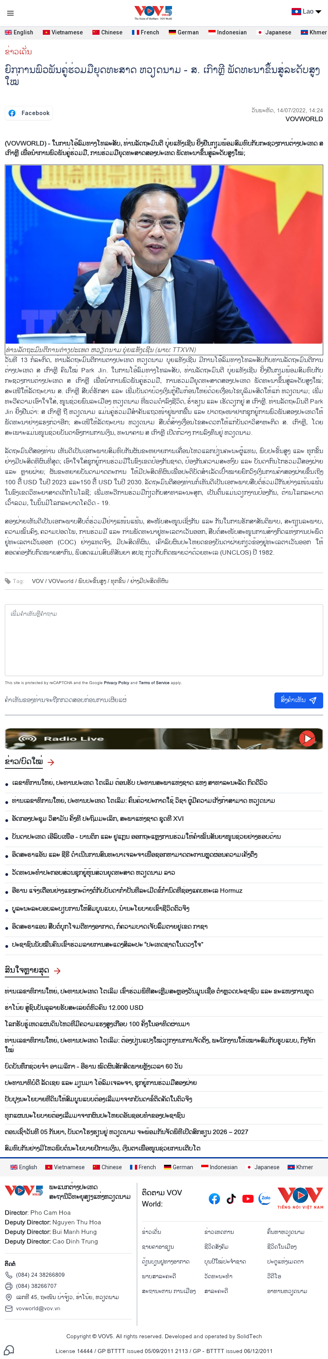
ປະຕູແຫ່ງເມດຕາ (285, 1262)
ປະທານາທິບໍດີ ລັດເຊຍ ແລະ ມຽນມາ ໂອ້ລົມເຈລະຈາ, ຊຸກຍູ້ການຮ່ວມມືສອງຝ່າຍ (101, 1083)
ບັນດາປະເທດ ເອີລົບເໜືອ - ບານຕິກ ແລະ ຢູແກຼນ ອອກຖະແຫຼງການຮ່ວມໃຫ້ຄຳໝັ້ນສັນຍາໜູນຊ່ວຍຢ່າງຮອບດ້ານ (146, 837)
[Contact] (8, 1350)
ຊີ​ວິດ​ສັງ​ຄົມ (216, 1247)
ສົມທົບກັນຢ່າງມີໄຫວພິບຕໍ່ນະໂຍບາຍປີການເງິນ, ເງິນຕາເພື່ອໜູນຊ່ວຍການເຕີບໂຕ (102, 1149)
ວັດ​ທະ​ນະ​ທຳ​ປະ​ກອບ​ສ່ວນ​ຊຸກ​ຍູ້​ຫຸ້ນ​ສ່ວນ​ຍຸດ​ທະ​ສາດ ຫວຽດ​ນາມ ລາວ (93, 873)
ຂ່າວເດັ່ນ (18, 52)
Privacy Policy (116, 682)
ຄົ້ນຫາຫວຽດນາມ (286, 1232)
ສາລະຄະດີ (216, 1291)
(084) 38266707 (36, 1286)
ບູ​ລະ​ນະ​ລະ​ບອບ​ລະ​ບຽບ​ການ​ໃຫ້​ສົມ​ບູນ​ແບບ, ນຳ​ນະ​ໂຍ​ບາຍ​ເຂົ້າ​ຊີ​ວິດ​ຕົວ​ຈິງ (100, 909)
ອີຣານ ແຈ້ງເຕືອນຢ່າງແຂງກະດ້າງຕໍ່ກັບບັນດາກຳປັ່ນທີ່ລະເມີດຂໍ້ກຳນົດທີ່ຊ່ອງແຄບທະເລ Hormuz (127, 891)
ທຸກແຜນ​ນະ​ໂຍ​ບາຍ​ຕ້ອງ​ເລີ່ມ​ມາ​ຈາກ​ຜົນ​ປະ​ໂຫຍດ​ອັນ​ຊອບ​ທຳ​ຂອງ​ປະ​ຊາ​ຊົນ (95, 1116)
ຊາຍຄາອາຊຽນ (158, 1247)
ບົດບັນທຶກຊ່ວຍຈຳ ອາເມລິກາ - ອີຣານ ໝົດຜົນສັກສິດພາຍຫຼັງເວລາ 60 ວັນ (93, 1067)
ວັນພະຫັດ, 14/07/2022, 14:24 (287, 110)
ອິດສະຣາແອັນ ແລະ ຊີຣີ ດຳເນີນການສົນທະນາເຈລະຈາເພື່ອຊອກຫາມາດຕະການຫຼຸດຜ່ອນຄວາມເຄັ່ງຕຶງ (134, 855)
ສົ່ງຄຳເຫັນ (293, 700)
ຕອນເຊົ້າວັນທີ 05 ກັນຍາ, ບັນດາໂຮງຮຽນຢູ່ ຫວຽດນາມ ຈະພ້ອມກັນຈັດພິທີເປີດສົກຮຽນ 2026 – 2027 (126, 1132)
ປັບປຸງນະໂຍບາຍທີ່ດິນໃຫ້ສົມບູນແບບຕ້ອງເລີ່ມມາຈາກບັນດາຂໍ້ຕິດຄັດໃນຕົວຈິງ (98, 1099)
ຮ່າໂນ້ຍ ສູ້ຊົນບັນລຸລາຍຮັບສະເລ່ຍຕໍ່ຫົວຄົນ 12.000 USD (74, 1008)
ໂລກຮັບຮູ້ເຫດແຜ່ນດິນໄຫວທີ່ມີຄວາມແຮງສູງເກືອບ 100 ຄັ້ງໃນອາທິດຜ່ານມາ (97, 1024)
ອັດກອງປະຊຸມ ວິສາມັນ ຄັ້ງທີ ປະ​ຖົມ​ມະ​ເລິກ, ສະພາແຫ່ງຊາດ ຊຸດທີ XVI (98, 819)
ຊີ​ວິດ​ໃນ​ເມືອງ (281, 1247)
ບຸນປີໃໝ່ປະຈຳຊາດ (225, 1262)
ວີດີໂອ (274, 1276)
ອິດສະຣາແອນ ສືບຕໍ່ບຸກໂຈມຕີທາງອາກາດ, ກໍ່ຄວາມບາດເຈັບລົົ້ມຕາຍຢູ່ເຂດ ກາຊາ (110, 927)
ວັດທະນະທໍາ (218, 1276)
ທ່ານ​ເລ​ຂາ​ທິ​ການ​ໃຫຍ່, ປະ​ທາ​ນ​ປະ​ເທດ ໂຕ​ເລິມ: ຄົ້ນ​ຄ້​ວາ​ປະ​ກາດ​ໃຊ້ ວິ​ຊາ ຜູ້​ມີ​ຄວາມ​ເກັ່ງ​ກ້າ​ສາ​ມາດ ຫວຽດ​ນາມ (143, 801)
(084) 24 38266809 (40, 1275)
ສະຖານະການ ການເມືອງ (169, 1291)
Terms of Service (154, 682)
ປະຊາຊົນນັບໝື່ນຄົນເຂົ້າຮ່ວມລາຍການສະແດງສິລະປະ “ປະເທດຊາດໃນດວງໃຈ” (107, 945)
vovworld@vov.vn (38, 1308)
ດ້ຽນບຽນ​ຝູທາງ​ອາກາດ (166, 1262)
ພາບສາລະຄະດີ (159, 1276)
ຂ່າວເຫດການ (219, 1232)
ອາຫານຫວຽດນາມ (287, 1291)
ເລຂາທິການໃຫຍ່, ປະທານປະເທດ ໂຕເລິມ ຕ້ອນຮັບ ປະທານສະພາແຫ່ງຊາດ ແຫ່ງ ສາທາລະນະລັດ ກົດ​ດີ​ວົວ (140, 783)
